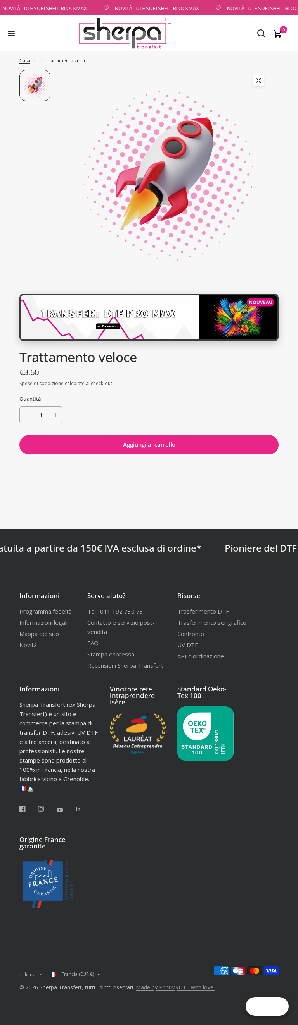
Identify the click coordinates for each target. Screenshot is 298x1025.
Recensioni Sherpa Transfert (125, 665)
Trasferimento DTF (203, 611)
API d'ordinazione (200, 656)
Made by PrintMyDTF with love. (175, 987)
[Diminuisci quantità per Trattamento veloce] (26, 415)
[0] (276, 33)
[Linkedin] (83, 809)
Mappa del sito (39, 634)
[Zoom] (258, 80)
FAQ (93, 643)
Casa (24, 60)
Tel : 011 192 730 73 (115, 611)
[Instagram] (46, 809)
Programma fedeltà (45, 611)
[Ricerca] (261, 33)
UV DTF (187, 645)
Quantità (30, 398)
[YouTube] (65, 810)
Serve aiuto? (106, 595)
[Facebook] (27, 809)
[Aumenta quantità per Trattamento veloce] (56, 415)
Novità (28, 645)
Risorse (188, 595)
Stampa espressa (110, 654)
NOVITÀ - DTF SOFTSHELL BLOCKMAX (154, 8)
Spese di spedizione (41, 383)
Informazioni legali (43, 622)
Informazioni (39, 595)
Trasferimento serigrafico (211, 622)
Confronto (190, 634)
